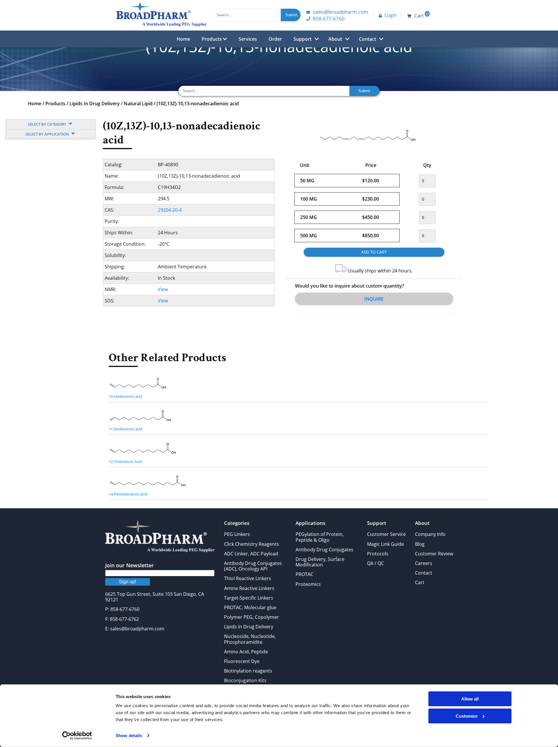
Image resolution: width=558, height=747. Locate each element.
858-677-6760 (329, 18)
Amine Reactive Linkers (249, 588)
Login (390, 15)
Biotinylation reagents (248, 671)
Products (212, 39)
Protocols (377, 553)
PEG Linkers (237, 534)
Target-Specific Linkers (248, 598)
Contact (367, 39)
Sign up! (127, 581)
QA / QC (375, 563)
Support (303, 39)
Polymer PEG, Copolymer (251, 617)
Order (275, 39)
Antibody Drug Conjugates (324, 549)
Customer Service (386, 534)
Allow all (470, 698)
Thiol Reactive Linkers (247, 578)
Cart (419, 582)
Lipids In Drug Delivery (94, 103)
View (163, 289)
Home (183, 39)
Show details (129, 735)
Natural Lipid (138, 103)
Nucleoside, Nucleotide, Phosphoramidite (250, 639)
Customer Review (434, 553)
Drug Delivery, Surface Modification (320, 562)
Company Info (430, 534)
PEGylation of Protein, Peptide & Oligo (320, 537)
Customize (466, 715)
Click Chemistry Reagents (251, 544)
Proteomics (308, 584)
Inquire (374, 299)
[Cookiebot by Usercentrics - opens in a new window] (77, 735)
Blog (420, 544)
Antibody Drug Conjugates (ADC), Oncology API (253, 566)
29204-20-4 (170, 210)
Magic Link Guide (385, 544)
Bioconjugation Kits (245, 680)
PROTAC (304, 574)
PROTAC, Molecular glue (250, 607)
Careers (423, 563)
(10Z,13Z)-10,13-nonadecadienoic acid (198, 103)
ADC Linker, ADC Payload (251, 553)
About (335, 39)
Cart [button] (421, 15)
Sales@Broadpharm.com (340, 11)
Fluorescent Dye (242, 661)
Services (248, 39)
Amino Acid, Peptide (246, 651)
